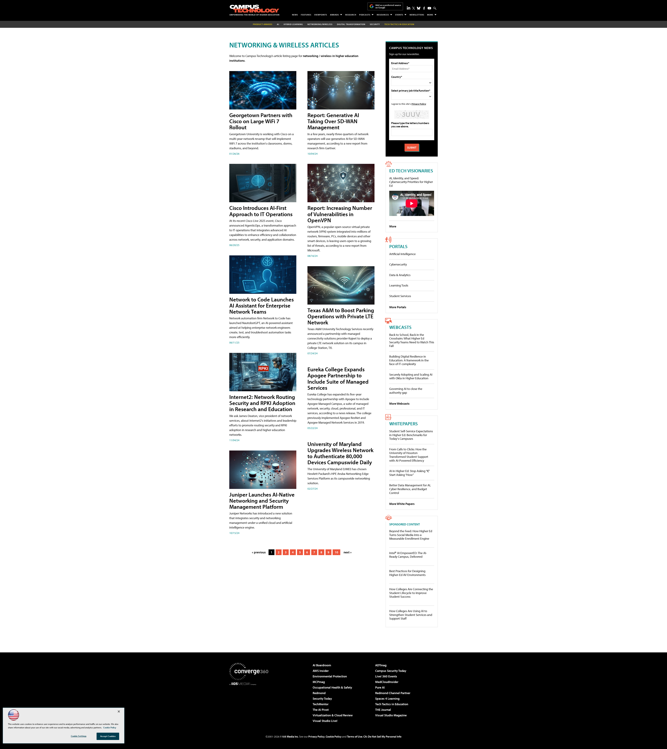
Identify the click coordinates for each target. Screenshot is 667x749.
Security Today (322, 699)
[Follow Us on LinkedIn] (408, 8)
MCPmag (319, 682)
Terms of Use (354, 736)
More (430, 14)
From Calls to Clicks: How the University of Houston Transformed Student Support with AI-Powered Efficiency (408, 455)
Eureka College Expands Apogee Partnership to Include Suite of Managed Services (338, 378)
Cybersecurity (398, 264)
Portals (398, 246)
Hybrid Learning (293, 24)
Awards (334, 14)
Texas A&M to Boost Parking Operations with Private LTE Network (340, 316)
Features (306, 14)
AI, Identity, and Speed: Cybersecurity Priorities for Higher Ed (411, 182)
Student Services (400, 296)
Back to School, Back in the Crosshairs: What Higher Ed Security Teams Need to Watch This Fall (411, 340)
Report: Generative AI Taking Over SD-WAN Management (333, 121)
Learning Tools (398, 285)
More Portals (397, 307)
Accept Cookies (108, 736)
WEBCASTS (400, 327)
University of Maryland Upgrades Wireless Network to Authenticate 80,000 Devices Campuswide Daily (340, 453)
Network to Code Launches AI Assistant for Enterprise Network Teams (261, 305)
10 (336, 552)
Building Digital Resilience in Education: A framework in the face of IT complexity (409, 360)
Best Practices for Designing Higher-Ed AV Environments (407, 573)
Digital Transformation (351, 24)
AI (278, 24)
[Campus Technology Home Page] (254, 10)
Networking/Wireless (319, 24)
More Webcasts (399, 404)
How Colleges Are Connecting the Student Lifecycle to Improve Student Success (411, 593)
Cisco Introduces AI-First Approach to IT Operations (261, 210)
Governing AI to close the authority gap (405, 391)
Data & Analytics (399, 275)
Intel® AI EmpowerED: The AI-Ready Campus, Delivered (408, 555)
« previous (259, 552)
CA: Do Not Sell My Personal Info (382, 736)
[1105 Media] (250, 703)
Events (399, 14)
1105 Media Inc (289, 736)
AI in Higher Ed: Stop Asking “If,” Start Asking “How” (409, 473)
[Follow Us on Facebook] (424, 8)
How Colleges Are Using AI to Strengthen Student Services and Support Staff (410, 614)
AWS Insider (321, 671)
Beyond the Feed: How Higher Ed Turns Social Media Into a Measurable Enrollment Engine (410, 535)
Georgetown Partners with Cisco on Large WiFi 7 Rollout (260, 121)
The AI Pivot (321, 710)
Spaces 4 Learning (387, 699)
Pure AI (380, 687)
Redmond (319, 693)
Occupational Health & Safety (332, 687)
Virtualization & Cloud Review (333, 715)
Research (350, 14)
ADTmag (380, 665)
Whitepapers (403, 423)
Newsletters (417, 14)
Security (375, 24)
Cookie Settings (79, 736)
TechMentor (320, 704)
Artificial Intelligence (402, 254)
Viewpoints (320, 14)
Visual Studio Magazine (391, 715)
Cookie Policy (333, 736)
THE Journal (383, 710)
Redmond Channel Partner (392, 693)
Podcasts (364, 14)
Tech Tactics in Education (391, 704)
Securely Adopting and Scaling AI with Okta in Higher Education (410, 376)
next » (348, 552)
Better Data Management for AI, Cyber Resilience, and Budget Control (410, 489)
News (295, 14)
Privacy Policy (418, 103)
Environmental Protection (330, 676)
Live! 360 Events (386, 676)
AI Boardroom (322, 665)
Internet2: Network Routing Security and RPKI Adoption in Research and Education (262, 402)
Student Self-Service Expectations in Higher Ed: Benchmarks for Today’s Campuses (411, 435)
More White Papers (402, 504)
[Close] (119, 711)
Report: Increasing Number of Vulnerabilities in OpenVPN (339, 213)
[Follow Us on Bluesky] (418, 8)
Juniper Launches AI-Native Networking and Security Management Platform (262, 500)
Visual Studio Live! (325, 721)
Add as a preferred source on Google (388, 6)
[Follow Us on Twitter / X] (413, 8)
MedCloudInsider (386, 682)
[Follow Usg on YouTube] (429, 8)
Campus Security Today (390, 671)
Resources (383, 14)
